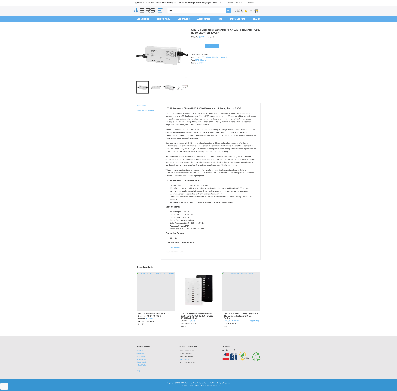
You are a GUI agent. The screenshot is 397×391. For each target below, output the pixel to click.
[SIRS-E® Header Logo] (149, 9)
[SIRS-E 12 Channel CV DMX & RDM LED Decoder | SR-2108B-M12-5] (156, 291)
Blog (138, 371)
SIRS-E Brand (200, 60)
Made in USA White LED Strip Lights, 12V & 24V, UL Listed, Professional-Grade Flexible (241, 316)
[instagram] (234, 350)
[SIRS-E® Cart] (254, 9)
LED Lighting (206, 57)
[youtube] (223, 350)
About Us (139, 351)
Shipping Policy (142, 362)
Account (139, 368)
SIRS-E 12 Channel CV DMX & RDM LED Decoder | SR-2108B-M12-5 (154, 315)
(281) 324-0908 (184, 359)
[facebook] (231, 350)
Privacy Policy (141, 356)
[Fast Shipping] (241, 9)
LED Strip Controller (220, 57)
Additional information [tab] (145, 110)
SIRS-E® (200, 63)
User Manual (175, 247)
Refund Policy (141, 365)
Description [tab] (141, 105)
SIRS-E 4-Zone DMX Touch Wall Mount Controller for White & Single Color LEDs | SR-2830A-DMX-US (197, 316)
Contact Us (140, 353)
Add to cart (212, 46)
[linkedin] (227, 350)
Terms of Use (141, 359)
